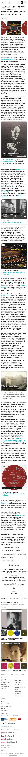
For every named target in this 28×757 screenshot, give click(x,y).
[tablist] (14, 598)
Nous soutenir (5, 713)
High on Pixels (13, 755)
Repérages (4, 710)
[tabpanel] (14, 637)
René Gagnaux (15, 565)
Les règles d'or (19, 680)
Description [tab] (24, 598)
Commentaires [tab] (14, 598)
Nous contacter (19, 696)
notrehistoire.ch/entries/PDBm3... (13, 222)
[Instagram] (4, 750)
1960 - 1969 (14, 593)
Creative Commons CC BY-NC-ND (14, 584)
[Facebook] (2, 750)
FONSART (10, 753)
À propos (17, 678)
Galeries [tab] (4, 598)
